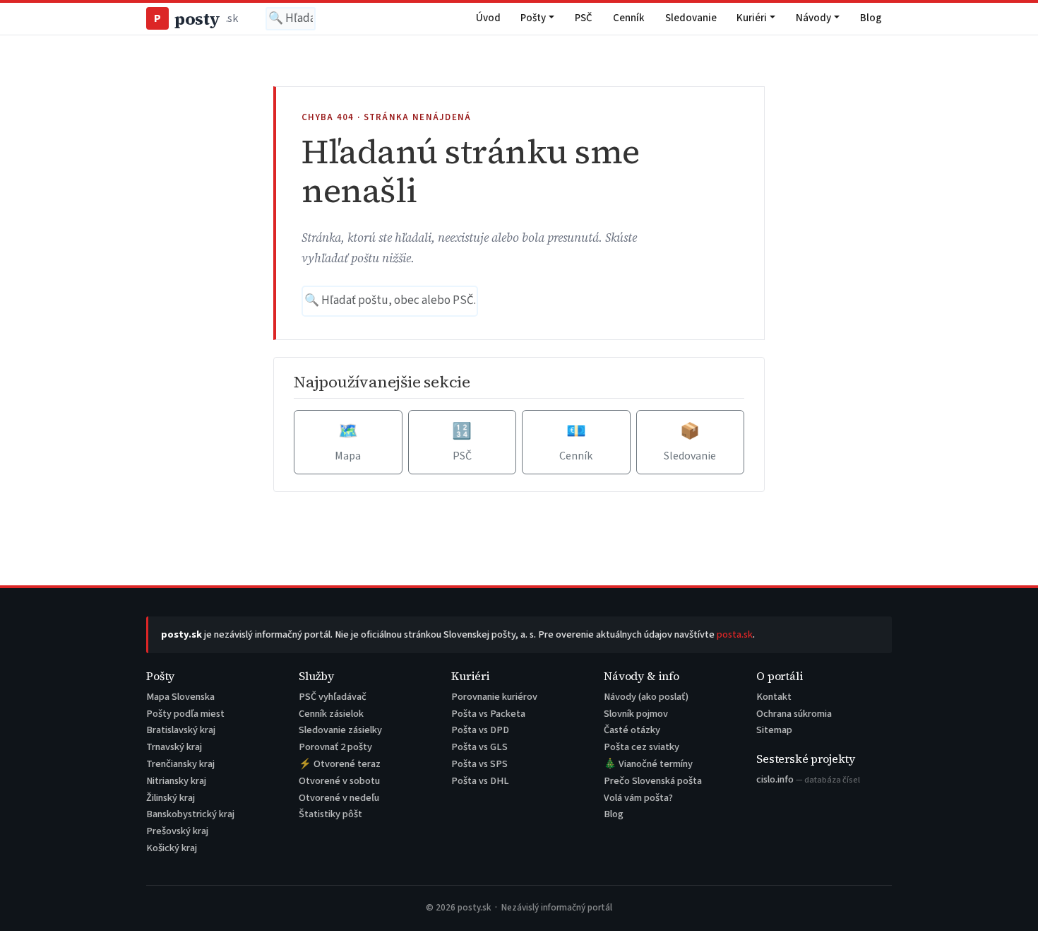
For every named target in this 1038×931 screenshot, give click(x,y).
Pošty (533, 18)
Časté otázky (632, 729)
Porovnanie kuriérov (494, 696)
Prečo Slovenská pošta (653, 780)
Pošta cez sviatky (641, 746)
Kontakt (774, 696)
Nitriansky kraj (176, 780)
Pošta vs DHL (480, 780)
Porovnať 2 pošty (335, 746)
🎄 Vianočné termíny (648, 763)
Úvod (488, 18)
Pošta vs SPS (479, 763)
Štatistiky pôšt (330, 814)
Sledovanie (691, 18)
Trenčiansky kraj (180, 763)
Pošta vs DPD (480, 729)
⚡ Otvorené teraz (340, 763)
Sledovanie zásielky (340, 729)
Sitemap (774, 729)
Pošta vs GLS (479, 746)
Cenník (629, 18)
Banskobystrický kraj (190, 814)
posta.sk (735, 634)
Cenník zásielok (331, 713)
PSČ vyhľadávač (332, 696)
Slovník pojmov (636, 713)
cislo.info (808, 779)
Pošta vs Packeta (488, 713)
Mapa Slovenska (180, 696)
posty (195, 18)
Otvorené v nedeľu (339, 797)
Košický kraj (171, 848)
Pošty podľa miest (185, 713)
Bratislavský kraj (180, 729)
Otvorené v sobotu (339, 780)
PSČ (583, 18)
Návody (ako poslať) (646, 696)
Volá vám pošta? (638, 797)
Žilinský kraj (170, 797)
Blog (871, 18)
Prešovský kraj (177, 831)
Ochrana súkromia (794, 713)
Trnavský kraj (174, 746)
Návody (813, 18)
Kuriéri (751, 18)
